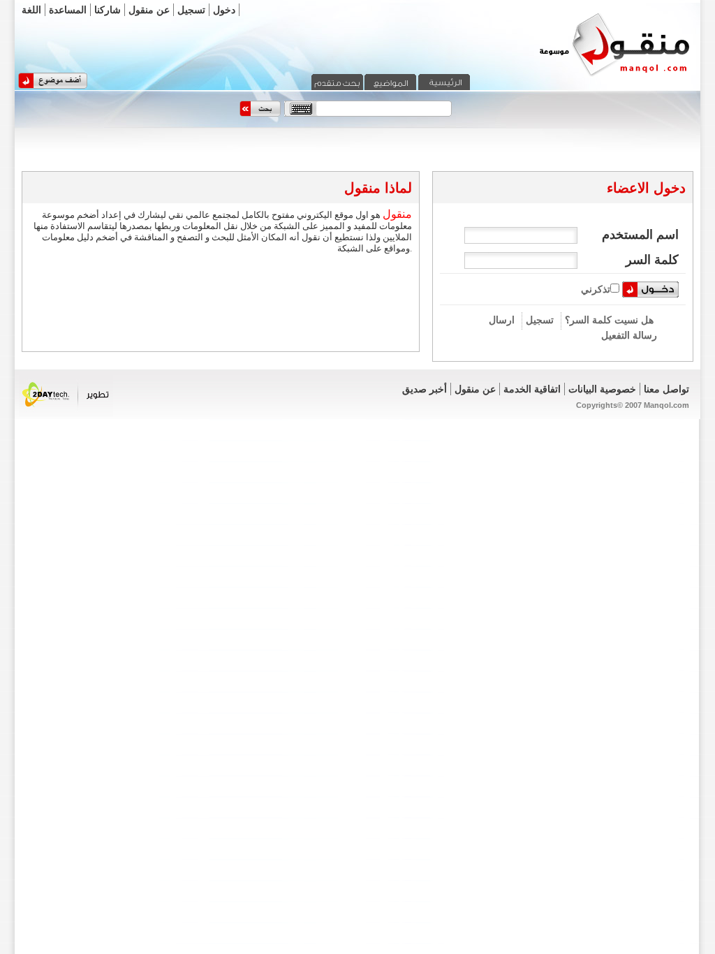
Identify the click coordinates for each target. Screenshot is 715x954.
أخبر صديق (424, 389)
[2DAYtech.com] (66, 414)
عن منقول (149, 9)
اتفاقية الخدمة (532, 389)
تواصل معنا (666, 389)
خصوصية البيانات (602, 389)
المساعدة (68, 9)
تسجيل (191, 9)
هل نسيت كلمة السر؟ (609, 319)
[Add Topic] (52, 86)
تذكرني (595, 289)
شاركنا (107, 9)
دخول (224, 9)
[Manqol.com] (597, 75)
